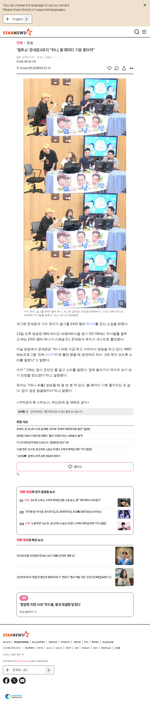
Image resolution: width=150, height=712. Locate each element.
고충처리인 (52, 642)
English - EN (21, 19)
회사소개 (6, 642)
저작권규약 (65, 642)
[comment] (117, 68)
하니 (89, 324)
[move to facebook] (6, 680)
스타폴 (117, 648)
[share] (124, 68)
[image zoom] (121, 303)
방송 (30, 43)
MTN (40, 648)
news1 (58, 648)
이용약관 (77, 642)
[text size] (131, 68)
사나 (48, 354)
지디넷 (68, 648)
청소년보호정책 (38, 642)
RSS (86, 642)
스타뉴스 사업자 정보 (11, 654)
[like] (109, 68)
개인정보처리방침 (21, 642)
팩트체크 (95, 642)
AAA (95, 648)
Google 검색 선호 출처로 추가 (33, 68)
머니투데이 (29, 648)
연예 (19, 43)
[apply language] (26, 19)
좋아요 (78, 466)
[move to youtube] (22, 680)
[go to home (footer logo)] (16, 634)
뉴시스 (49, 648)
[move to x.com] (14, 680)
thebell (85, 648)
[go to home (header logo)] (18, 32)
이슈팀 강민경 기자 (26, 61)
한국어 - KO (20, 670)
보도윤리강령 (107, 642)
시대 (76, 648)
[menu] (144, 32)
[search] (137, 32)
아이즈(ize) (106, 648)
